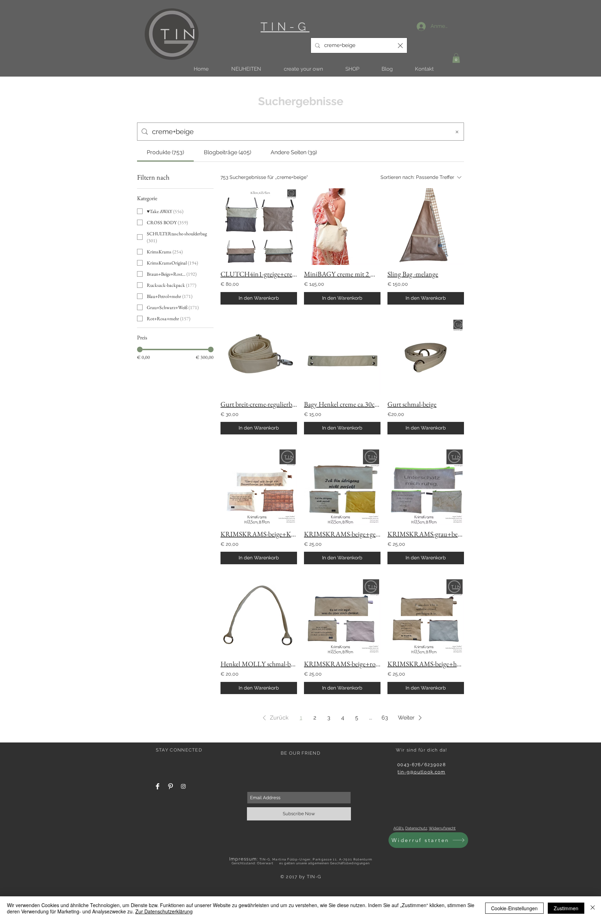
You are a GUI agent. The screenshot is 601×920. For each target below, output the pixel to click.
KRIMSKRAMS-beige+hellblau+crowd (425, 663)
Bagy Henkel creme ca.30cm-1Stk (342, 404)
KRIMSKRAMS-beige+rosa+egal (342, 663)
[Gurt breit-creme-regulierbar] (259, 357)
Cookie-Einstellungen (514, 908)
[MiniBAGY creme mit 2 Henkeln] (342, 226)
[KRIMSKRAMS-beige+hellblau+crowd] (425, 616)
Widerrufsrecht (442, 828)
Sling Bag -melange (412, 273)
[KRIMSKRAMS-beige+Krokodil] (259, 486)
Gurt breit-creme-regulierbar (259, 404)
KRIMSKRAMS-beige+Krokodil (259, 533)
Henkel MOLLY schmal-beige (259, 663)
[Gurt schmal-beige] (425, 357)
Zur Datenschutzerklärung (164, 911)
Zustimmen (566, 908)
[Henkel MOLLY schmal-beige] (259, 616)
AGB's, (398, 828)
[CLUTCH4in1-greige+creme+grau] (259, 226)
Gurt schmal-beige (411, 404)
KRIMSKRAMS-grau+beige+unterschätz (425, 533)
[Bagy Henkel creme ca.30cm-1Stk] (342, 357)
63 (385, 717)
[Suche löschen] (400, 45)
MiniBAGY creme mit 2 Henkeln (342, 273)
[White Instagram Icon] (183, 786)
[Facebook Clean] (157, 786)
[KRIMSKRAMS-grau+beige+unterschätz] (425, 486)
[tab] (165, 152)
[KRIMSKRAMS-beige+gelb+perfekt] (342, 486)
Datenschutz (416, 828)
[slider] (140, 349)
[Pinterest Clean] (170, 786)
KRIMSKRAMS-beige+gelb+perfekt (342, 533)
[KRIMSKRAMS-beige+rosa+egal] (342, 616)
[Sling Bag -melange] (425, 226)
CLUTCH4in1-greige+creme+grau (259, 273)
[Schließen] (592, 908)
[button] (246, 69)
